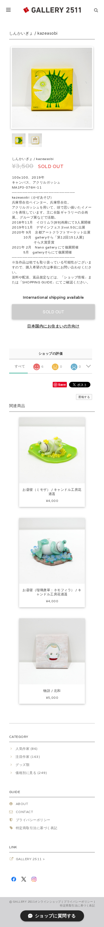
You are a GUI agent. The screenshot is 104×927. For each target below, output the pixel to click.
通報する (84, 397)
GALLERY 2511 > (30, 859)
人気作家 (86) (26, 748)
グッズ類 (22, 765)
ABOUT (22, 804)
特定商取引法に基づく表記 (36, 828)
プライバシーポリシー (33, 820)
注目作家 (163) (28, 757)
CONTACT (24, 812)
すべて (20, 366)
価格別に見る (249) (31, 773)
